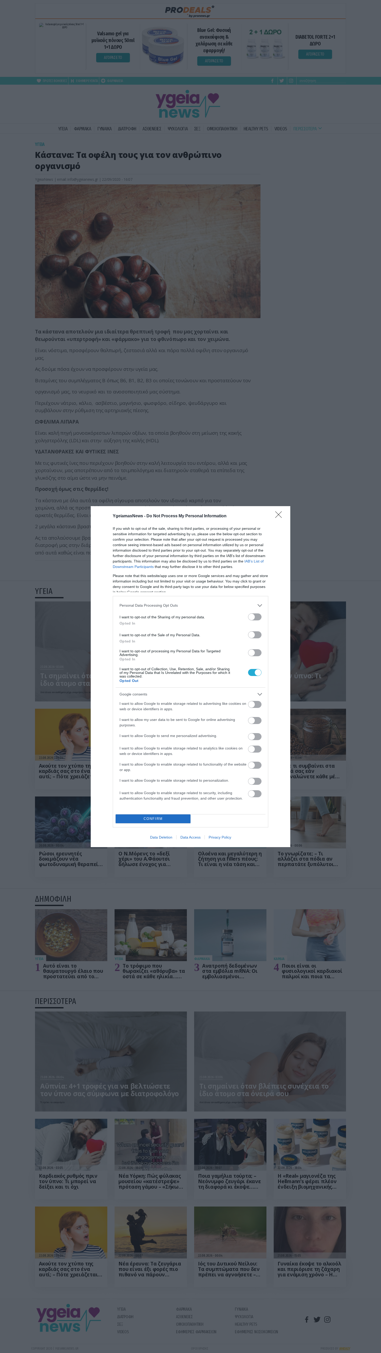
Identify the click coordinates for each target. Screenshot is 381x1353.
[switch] (255, 616)
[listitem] (190, 605)
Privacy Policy (220, 837)
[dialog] (190, 676)
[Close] (280, 516)
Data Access (190, 837)
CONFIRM (153, 819)
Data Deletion (161, 837)
